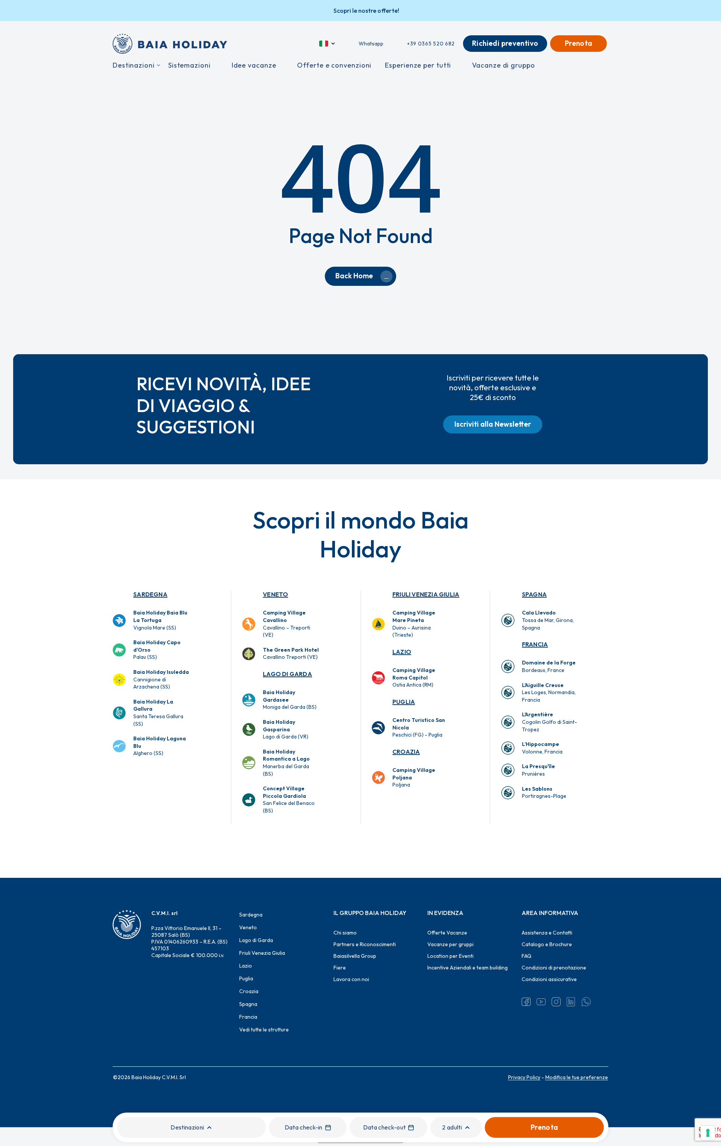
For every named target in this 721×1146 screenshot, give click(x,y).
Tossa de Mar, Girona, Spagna (548, 620)
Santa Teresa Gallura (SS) (158, 712)
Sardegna (150, 594)
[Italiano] (327, 43)
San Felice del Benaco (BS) (289, 799)
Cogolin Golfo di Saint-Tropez (549, 721)
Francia (535, 644)
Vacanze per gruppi (450, 944)
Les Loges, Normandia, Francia (549, 692)
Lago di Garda (287, 674)
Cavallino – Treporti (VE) (286, 623)
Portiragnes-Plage (544, 792)
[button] (492, 424)
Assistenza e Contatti (547, 932)
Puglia (403, 701)
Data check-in (304, 1127)
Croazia (406, 751)
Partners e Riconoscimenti (364, 944)
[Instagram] (556, 1001)
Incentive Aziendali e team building (467, 967)
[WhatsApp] (586, 1001)
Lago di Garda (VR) (285, 729)
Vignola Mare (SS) (160, 620)
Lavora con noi (351, 979)
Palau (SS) (157, 649)
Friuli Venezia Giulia (425, 594)
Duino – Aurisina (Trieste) (413, 623)
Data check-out (384, 1127)
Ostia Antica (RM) (413, 677)
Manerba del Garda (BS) (286, 762)
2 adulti (452, 1127)
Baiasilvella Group (354, 956)
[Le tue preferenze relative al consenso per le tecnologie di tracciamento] (708, 1133)
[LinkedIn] (571, 1001)
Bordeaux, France (549, 666)
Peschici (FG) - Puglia (418, 727)
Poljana (413, 777)
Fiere (339, 967)
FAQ (526, 956)
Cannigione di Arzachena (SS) (161, 679)
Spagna (534, 594)
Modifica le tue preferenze (576, 1077)
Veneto (275, 594)
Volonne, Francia (542, 748)
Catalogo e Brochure (547, 944)
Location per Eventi (450, 956)
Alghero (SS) (159, 745)
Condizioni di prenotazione (554, 967)
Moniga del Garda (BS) (290, 699)
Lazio (401, 651)
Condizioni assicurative (549, 979)
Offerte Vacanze (447, 932)
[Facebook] (526, 1001)
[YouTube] (541, 1001)
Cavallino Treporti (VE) (291, 653)
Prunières (538, 770)
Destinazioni (187, 1127)
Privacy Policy (524, 1077)
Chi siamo (345, 932)
